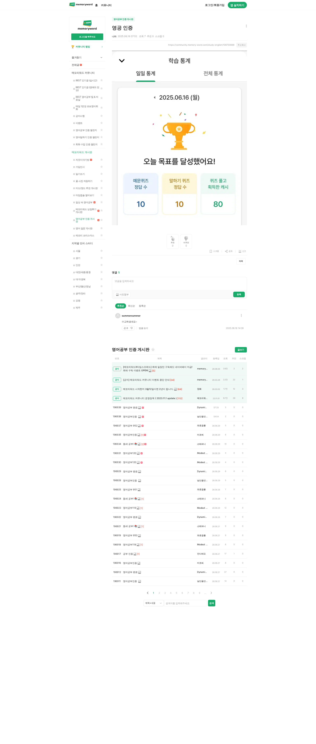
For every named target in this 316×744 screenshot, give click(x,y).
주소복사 (242, 45)
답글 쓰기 (143, 328)
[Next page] (211, 593)
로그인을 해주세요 (87, 36)
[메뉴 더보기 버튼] (245, 26)
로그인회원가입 (214, 5)
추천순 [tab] (120, 305)
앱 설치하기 (237, 5)
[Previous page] (148, 593)
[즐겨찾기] (153, 349)
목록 (241, 261)
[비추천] (132, 328)
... (205, 592)
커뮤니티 (106, 5)
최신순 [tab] (131, 305)
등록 (239, 294)
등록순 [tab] (142, 305)
